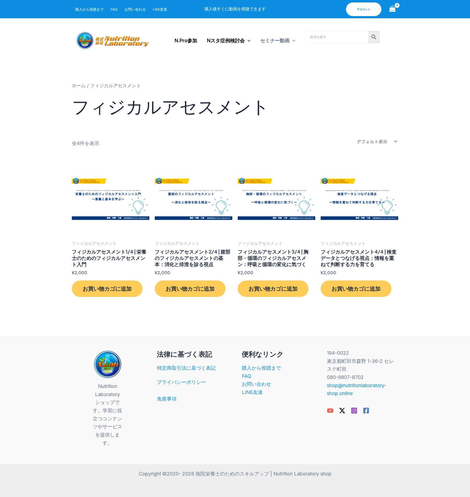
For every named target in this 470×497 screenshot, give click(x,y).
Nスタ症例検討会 (226, 40)
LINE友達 (160, 9)
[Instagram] (354, 410)
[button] (363, 9)
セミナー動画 (275, 40)
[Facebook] (366, 410)
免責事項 (167, 399)
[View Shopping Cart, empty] (392, 9)
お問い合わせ (135, 9)
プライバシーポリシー (181, 382)
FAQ (114, 9)
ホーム (79, 85)
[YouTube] (330, 410)
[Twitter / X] (342, 410)
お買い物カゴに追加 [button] (107, 288)
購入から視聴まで (89, 9)
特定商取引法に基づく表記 (186, 368)
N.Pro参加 (186, 40)
